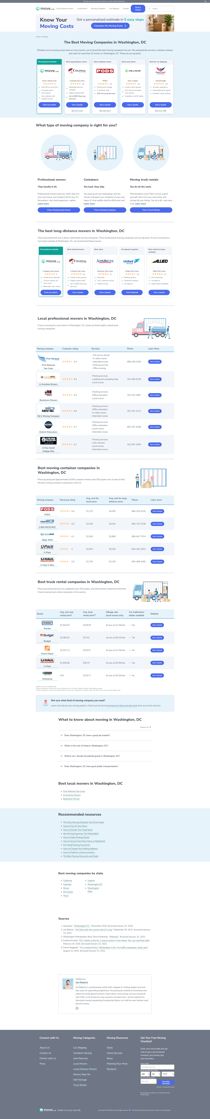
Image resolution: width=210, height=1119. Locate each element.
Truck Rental (80, 1085)
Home (38, 37)
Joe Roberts (82, 982)
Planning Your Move (117, 1063)
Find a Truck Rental (151, 210)
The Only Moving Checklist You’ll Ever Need (83, 822)
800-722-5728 (139, 523)
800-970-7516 (77, 111)
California (67, 880)
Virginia (91, 880)
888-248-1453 (134, 361)
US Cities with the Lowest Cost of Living (94, 929)
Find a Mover (138, 8)
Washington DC (95, 884)
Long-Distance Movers (64, 8)
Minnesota (68, 892)
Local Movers (82, 8)
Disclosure (167, 1110)
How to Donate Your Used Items (78, 830)
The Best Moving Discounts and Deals (80, 856)
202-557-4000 (134, 444)
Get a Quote (77, 104)
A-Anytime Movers (72, 795)
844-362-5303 (139, 549)
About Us (45, 1047)
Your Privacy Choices (138, 1110)
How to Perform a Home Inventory (79, 852)
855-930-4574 (105, 111)
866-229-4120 (139, 511)
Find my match (49, 104)
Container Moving (82, 1053)
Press (42, 1063)
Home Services (114, 1053)
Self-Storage (80, 1079)
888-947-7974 (139, 536)
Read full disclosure (119, 1)
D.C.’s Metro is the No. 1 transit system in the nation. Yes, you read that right (114, 940)
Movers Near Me (81, 1074)
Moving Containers (98, 8)
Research (111, 1069)
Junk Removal (80, 1058)
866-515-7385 (160, 111)
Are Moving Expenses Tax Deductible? (81, 833)
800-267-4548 (134, 427)
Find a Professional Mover (58, 210)
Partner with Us (48, 1058)
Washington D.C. (82, 926)
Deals (110, 1047)
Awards (126, 8)
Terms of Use (163, 1093)
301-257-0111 (134, 411)
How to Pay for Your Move (75, 826)
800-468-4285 (139, 561)
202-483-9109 (134, 379)
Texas (66, 895)
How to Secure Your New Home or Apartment (84, 841)
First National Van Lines (74, 791)
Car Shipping (114, 8)
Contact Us (45, 1053)
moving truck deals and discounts (121, 705)
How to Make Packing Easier (76, 837)
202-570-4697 (134, 395)
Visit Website (132, 292)
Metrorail (114, 936)
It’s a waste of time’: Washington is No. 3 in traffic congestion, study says (113, 947)
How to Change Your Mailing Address (80, 848)
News (110, 1058)
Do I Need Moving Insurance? (76, 845)
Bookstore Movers (71, 799)
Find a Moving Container (105, 210)
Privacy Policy (150, 1110)
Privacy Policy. (144, 1095)
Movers (45, 37)
